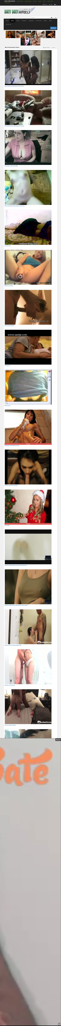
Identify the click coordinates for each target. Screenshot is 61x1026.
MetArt (44, 1)
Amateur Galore (20, 1)
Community (38, 20)
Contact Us (8, 24)
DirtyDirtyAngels (28, 1)
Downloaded (47, 47)
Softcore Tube (50, 1)
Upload (45, 20)
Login (51, 4)
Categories (31, 20)
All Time (54, 47)
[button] (55, 4)
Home (7, 20)
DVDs (50, 20)
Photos (18, 20)
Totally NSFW (7, 2)
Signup (45, 4)
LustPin (39, 1)
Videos (12, 20)
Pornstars (24, 20)
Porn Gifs (35, 1)
